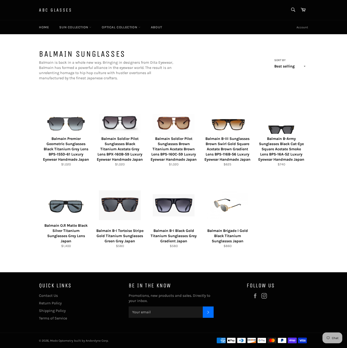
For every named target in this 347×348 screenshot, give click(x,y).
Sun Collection (74, 27)
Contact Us (48, 295)
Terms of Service (53, 318)
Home (44, 27)
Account (302, 27)
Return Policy (50, 303)
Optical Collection (120, 27)
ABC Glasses (55, 10)
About (156, 27)
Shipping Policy (52, 310)
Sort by (280, 60)
